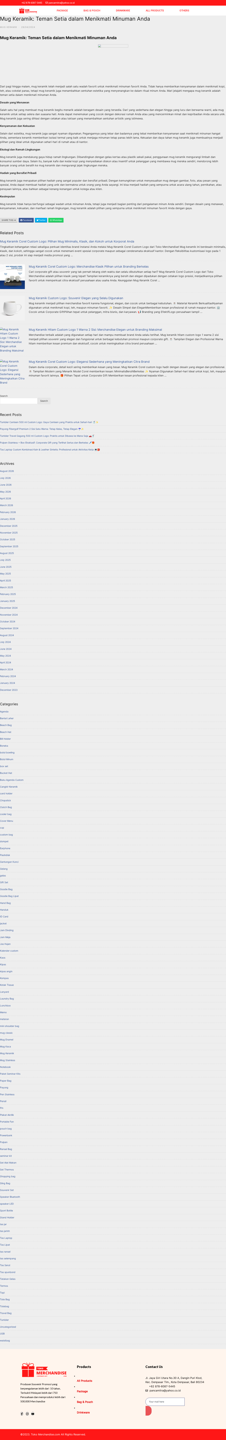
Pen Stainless (7, 1094)
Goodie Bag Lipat (9, 896)
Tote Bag (5, 1299)
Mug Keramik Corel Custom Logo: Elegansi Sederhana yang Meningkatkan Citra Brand (89, 361)
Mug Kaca (5, 1046)
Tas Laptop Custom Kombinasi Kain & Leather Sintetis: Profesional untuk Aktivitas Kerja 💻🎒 (50, 449)
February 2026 (8, 512)
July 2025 (5, 559)
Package (62, 10)
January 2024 (7, 683)
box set (4, 766)
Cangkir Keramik (9, 786)
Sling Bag (5, 1183)
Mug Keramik (8, 27)
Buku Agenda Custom (11, 779)
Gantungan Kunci (9, 861)
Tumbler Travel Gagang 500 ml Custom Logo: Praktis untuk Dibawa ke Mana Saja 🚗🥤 (47, 435)
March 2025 (6, 587)
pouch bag (6, 1128)
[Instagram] (27, 1414)
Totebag (4, 1306)
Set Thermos (7, 1169)
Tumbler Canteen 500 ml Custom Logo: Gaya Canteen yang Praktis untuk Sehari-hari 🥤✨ (49, 422)
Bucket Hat (6, 773)
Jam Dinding (7, 930)
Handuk (4, 909)
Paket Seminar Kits (10, 1073)
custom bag (6, 834)
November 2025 (9, 532)
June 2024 (6, 648)
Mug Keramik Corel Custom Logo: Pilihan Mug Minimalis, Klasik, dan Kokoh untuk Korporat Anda (67, 241)
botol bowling (7, 752)
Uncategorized (8, 1326)
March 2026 (6, 505)
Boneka (4, 745)
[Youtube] (32, 1414)
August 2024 (7, 635)
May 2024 (5, 655)
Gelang (4, 868)
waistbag (5, 1340)
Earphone (5, 848)
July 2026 (5, 478)
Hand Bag (5, 903)
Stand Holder (7, 1217)
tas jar (3, 1224)
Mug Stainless (7, 1060)
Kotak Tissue (7, 984)
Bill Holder (5, 738)
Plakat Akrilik (7, 1114)
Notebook (5, 1067)
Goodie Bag (6, 889)
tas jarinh (5, 1231)
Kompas (4, 978)
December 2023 (9, 689)
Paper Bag (5, 1080)
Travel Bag (6, 1313)
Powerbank (6, 1135)
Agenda (4, 711)
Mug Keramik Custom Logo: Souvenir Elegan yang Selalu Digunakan (76, 298)
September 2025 (9, 546)
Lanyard (4, 991)
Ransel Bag (6, 1149)
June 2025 (6, 566)
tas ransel (5, 1251)
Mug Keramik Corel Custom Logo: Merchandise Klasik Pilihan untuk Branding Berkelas (89, 266)
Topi (2, 1292)
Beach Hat (5, 732)
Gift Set (4, 882)
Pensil (3, 1101)
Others (184, 10)
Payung (4, 1087)
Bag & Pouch (92, 10)
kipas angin (6, 971)
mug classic (6, 1032)
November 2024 (9, 614)
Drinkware (123, 10)
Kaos (2, 957)
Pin (1, 1108)
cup (2, 827)
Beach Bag (6, 725)
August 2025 (7, 553)
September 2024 (9, 628)
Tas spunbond (7, 1272)
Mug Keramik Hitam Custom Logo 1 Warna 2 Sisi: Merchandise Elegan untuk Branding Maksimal (95, 329)
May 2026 (5, 491)
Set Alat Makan (8, 1162)
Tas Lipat (5, 1244)
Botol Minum (6, 759)
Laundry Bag (7, 998)
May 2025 (5, 573)
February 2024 (8, 676)
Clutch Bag (6, 807)
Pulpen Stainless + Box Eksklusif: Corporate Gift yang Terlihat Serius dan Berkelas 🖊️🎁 (47, 442)
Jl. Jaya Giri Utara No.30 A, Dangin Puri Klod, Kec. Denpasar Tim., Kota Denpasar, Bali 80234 (174, 1380)
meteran (4, 1019)
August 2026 (7, 471)
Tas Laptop (6, 1238)
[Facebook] (21, 1414)
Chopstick (5, 800)
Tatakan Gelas (7, 1278)
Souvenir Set (7, 1190)
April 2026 (5, 498)
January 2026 (7, 518)
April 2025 (5, 580)
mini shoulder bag (9, 1026)
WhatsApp (57, 220)
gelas (3, 875)
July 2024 (5, 642)
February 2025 (8, 594)
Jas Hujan (5, 943)
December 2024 (9, 607)
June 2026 (6, 484)
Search (4, 395)
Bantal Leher (7, 718)
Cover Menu (6, 820)
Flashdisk (5, 855)
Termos (4, 1285)
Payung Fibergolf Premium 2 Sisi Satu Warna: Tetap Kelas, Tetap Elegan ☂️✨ (42, 428)
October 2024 (7, 621)
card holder (6, 793)
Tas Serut (5, 1265)
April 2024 (5, 662)
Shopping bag (7, 1176)
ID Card (4, 916)
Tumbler (4, 1319)
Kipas (3, 964)
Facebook (27, 220)
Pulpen (3, 1142)
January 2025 (7, 601)
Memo (3, 1012)
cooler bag (6, 814)
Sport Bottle (6, 1210)
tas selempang (8, 1258)
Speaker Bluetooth (10, 1196)
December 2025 (9, 525)
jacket (3, 923)
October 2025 (7, 539)
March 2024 (6, 669)
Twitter (42, 220)
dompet (4, 841)
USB (2, 1333)
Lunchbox (5, 1005)
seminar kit (6, 1155)
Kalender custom (9, 950)
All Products (155, 10)
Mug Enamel (6, 1039)
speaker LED (7, 1203)
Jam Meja (5, 937)
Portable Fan (7, 1121)
